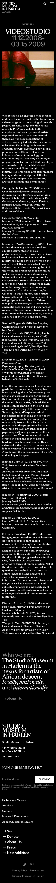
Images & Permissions (15, 816)
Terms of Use (37, 870)
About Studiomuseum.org (17, 821)
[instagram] (24, 864)
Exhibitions (28, 23)
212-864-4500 (11, 756)
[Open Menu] (52, 3)
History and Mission (14, 799)
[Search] (44, 3)
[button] (27, 87)
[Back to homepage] (11, 6)
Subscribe (44, 779)
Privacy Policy (19, 870)
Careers (7, 810)
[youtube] (31, 864)
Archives (7, 805)
